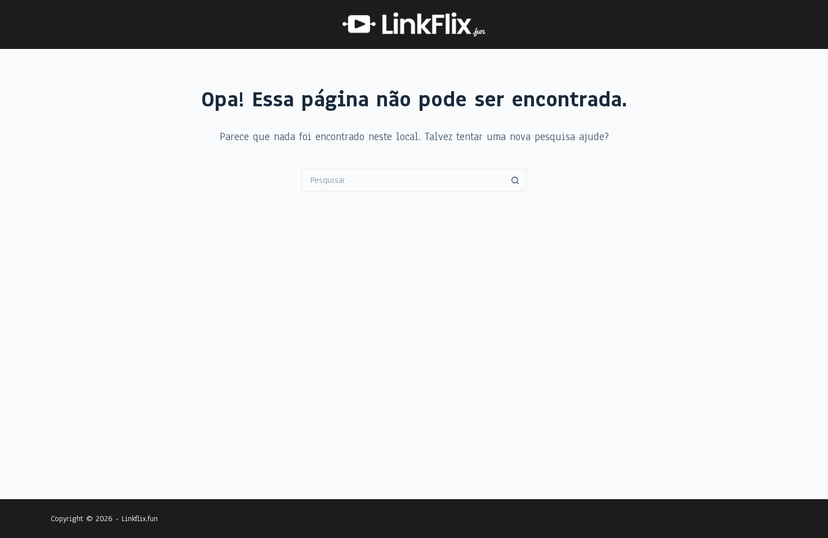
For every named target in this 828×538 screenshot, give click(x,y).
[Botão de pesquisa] (515, 180)
